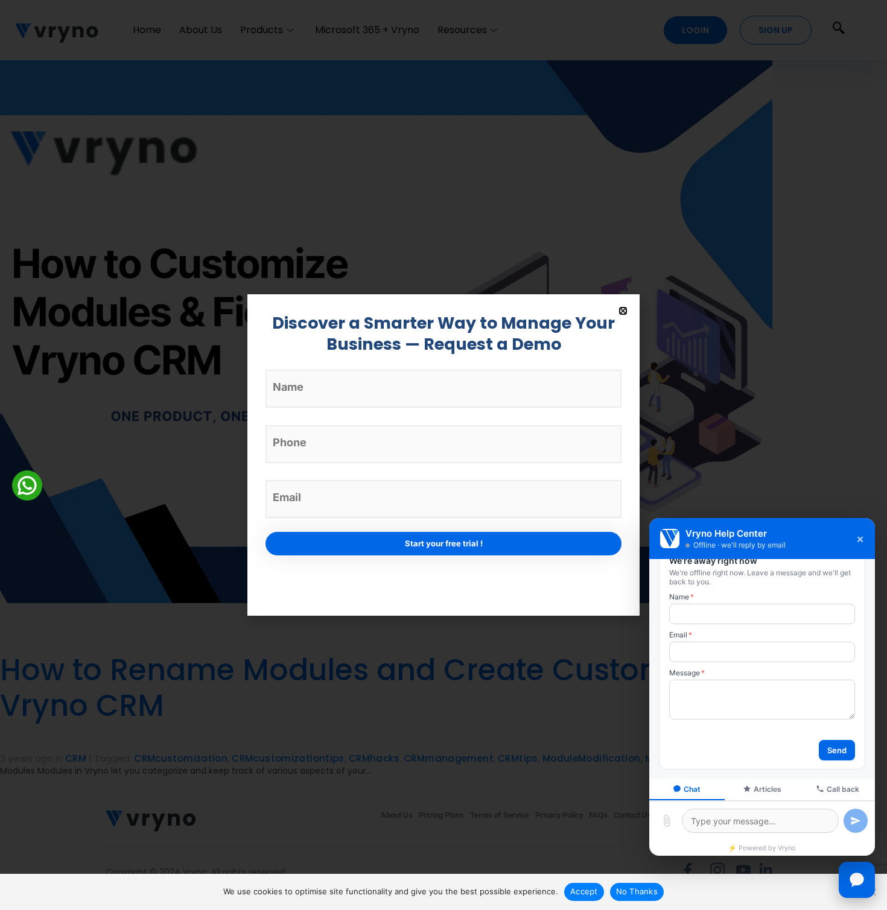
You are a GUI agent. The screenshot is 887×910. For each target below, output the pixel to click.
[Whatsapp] (27, 485)
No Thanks (637, 891)
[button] (623, 310)
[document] (443, 455)
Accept (584, 891)
